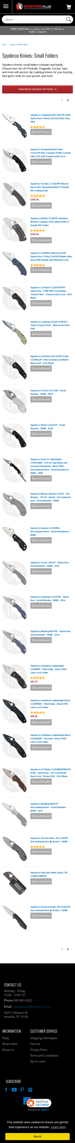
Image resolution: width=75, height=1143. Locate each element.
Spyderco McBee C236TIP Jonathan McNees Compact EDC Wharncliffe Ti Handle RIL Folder (49, 222)
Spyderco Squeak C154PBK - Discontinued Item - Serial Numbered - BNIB (50, 531)
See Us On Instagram (29, 1089)
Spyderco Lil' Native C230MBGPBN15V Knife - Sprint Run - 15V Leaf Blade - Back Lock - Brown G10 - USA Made (50, 773)
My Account (37, 1061)
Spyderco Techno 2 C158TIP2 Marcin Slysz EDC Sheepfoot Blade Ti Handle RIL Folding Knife (49, 187)
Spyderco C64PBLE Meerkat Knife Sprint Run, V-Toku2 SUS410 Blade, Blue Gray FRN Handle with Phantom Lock (51, 256)
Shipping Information (43, 1038)
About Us (8, 1050)
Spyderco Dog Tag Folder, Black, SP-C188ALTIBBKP (49, 874)
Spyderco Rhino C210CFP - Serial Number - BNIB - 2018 (47, 427)
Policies (35, 1044)
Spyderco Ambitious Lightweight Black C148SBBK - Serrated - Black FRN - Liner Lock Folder (50, 738)
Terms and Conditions (44, 1056)
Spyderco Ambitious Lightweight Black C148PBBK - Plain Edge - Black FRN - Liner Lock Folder (50, 704)
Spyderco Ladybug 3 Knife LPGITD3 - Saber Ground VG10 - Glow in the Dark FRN (50, 325)
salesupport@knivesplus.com (32, 1007)
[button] (37, 1104)
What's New (9, 1044)
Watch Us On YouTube (13, 1089)
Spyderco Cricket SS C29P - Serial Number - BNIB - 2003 (48, 392)
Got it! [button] (38, 1136)
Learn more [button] (58, 1127)
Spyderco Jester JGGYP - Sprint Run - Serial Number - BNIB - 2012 (50, 564)
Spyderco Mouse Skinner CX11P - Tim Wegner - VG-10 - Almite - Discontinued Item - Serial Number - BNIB (50, 497)
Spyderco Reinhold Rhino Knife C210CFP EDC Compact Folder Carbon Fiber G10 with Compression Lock (50, 153)
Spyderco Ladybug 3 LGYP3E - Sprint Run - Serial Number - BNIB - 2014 (49, 599)
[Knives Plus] (34, 9)
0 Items (68, 6)
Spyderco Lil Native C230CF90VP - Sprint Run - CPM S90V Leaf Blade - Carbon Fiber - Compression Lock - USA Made (51, 292)
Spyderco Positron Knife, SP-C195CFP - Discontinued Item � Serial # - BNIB (51, 909)
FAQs (5, 1038)
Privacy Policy (38, 1050)
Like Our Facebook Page (5, 1089)
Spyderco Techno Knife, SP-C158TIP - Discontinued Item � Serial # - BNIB (49, 840)
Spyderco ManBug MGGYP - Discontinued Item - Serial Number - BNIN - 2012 (48, 807)
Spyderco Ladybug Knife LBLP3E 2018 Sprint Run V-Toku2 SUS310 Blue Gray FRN (50, 118)
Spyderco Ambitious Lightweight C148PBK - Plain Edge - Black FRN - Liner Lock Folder (49, 669)
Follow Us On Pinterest (21, 1089)
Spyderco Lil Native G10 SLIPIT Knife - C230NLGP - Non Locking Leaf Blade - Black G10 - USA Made (50, 359)
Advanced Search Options (35, 89)
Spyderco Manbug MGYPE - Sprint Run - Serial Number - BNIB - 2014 (51, 633)
